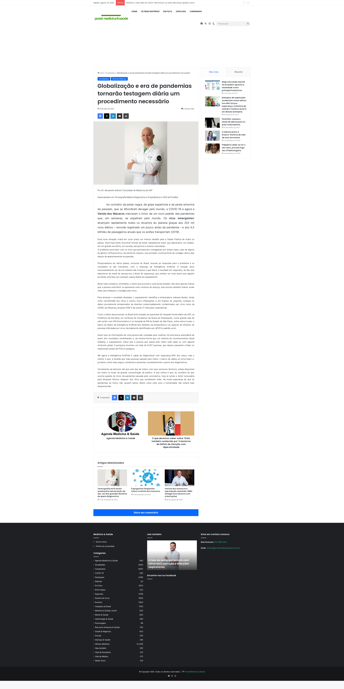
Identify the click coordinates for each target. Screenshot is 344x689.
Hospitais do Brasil (103, 606)
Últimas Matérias (150, 11)
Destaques (99, 577)
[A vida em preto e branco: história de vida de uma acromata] (212, 136)
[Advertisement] (172, 44)
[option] (172, 555)
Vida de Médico (101, 656)
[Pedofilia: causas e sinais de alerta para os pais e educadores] (212, 123)
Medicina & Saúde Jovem (106, 611)
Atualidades (110, 73)
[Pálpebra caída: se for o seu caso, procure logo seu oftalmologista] (212, 148)
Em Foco (167, 11)
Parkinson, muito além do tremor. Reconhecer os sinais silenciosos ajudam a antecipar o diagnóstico (168, 3)
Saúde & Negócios (103, 631)
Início (101, 73)
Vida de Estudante (103, 652)
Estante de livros (102, 598)
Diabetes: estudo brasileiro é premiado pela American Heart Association (167, 563)
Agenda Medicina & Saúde (106, 561)
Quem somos (101, 542)
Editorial (98, 581)
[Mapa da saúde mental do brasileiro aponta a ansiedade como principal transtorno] (212, 86)
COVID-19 (99, 573)
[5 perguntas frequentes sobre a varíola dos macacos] (146, 477)
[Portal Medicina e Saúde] (111, 17)
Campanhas (196, 11)
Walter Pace (100, 661)
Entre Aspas (100, 590)
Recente (239, 72)
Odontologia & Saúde (104, 619)
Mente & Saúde (101, 615)
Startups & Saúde (102, 640)
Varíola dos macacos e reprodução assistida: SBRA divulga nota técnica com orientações (178, 492)
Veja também (100, 648)
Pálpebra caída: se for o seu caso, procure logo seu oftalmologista (234, 147)
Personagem (100, 623)
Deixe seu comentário (146, 512)
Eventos (98, 602)
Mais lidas (213, 72)
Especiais (181, 11)
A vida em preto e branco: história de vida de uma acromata (234, 135)
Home (134, 11)
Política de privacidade (105, 546)
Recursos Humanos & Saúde (107, 627)
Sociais (98, 636)
